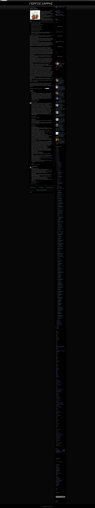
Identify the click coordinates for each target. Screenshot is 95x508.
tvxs (56, 379)
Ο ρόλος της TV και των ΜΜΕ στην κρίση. (60, 248)
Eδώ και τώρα (58, 11)
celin (56, 342)
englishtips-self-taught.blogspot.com (60, 346)
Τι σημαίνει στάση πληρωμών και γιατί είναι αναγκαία (60, 284)
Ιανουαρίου (59, 324)
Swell (56, 377)
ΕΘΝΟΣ (57, 474)
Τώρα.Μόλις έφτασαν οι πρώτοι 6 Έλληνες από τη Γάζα (60, 316)
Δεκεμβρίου (59, 162)
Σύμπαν (58, 185)
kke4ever (57, 359)
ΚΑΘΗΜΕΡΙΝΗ (58, 470)
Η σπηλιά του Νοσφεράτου (59, 404)
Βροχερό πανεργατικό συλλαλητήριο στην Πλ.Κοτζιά (60, 280)
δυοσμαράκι (57, 395)
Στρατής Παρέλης (58, 437)
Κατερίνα (57, 408)
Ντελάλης (57, 413)
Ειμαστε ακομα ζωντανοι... (59, 174)
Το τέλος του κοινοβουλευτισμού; (60, 228)
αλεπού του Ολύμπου (58, 384)
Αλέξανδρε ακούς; (59, 270)
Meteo (56, 489)
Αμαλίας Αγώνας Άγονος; (59, 251)
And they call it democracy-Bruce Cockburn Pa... (59, 304)
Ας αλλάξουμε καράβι (60, 231)
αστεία (60, 451)
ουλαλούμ (57, 419)
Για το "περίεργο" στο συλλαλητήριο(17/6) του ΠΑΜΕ (60, 217)
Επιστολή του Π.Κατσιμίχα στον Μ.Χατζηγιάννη (60, 294)
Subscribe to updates (57, 501)
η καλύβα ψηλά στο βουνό (59, 402)
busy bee (57, 341)
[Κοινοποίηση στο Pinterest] (48, 88)
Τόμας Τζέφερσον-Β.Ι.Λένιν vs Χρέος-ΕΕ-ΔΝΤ (60, 213)
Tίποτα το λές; (59, 181)
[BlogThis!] (46, 88)
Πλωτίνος (57, 426)
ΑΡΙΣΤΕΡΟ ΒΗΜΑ (58, 391)
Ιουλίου (58, 168)
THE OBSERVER (58, 478)
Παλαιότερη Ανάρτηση (49, 187)
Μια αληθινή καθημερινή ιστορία (60, 268)
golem (56, 355)
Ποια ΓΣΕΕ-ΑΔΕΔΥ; (60, 201)
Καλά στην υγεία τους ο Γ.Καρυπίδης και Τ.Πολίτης (60, 310)
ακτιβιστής (57, 383)
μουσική (64, 450)
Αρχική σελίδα (41, 187)
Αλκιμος (57, 386)
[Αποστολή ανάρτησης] (44, 88)
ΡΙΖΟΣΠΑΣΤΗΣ (58, 467)
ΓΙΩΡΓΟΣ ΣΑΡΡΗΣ (41, 3)
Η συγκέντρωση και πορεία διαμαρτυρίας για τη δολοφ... (60, 291)
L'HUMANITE (57, 484)
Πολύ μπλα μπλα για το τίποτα (60, 266)
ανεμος (57, 387)
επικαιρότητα (58, 450)
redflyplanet (57, 369)
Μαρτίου (58, 322)
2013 (57, 157)
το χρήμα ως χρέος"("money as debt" (40, 50)
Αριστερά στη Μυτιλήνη (59, 390)
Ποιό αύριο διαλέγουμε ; (60, 189)
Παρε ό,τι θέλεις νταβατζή (59, 289)
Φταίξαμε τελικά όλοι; (60, 208)
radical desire (57, 368)
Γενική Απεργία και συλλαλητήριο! (59, 176)
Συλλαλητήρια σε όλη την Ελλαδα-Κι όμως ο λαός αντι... (60, 204)
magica (56, 362)
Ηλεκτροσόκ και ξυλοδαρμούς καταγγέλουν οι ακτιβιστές (59, 300)
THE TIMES (57, 477)
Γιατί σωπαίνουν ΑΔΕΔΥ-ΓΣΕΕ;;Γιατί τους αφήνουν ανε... (60, 206)
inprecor (57, 358)
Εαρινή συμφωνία (58, 397)
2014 (57, 156)
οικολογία (58, 452)
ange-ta (56, 335)
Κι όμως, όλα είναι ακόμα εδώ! (61, 98)
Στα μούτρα (58, 230)
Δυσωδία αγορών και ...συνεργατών (60, 236)
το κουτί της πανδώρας (59, 442)
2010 (57, 161)
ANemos (57, 334)
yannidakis (33, 119)
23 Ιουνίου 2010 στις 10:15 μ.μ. (35, 164)
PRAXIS (57, 365)
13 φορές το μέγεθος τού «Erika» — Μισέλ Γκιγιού (60, 222)
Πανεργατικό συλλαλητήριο (59, 282)
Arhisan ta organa (59, 196)
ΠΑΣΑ (56, 422)
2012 (57, 158)
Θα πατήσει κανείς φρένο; (59, 318)
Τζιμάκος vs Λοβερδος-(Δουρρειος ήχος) (60, 287)
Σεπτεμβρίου (59, 165)
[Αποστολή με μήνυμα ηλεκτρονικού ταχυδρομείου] (45, 88)
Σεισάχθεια (57, 431)
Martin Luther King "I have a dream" (59, 192)
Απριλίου (58, 321)
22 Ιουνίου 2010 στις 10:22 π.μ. (35, 117)
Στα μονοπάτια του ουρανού (59, 434)
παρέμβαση (57, 420)
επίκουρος (57, 401)
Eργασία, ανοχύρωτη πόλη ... (60, 215)
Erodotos (57, 349)
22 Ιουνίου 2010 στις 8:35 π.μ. (35, 100)
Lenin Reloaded (57, 361)
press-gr (57, 366)
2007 (57, 328)
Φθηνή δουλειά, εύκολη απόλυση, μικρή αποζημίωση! (60, 234)
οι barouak (57, 416)
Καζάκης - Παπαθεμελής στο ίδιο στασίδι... (62, 112)
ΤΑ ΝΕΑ (57, 466)
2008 (57, 327)
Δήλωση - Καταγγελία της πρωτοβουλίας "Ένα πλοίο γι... (60, 298)
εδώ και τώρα (57, 398)
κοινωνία (58, 450)
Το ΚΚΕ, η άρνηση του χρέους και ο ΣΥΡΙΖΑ (60, 256)
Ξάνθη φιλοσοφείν (58, 415)
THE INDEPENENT (58, 481)
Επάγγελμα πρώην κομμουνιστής (61, 132)
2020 (57, 149)
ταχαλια (57, 441)
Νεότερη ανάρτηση (33, 187)
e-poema (57, 345)
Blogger (51, 506)
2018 (57, 151)
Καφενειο (57, 409)
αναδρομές (57, 451)
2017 (57, 152)
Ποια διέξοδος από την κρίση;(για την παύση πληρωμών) (60, 272)
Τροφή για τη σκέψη (58, 445)
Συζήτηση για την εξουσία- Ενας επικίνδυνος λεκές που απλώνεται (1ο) (62, 105)
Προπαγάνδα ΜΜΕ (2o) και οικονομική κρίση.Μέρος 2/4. (60, 244)
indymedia (57, 485)
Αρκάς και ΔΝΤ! (59, 187)
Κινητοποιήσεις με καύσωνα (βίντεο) (59, 226)
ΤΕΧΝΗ (62, 451)
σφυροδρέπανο (58, 438)
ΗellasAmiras (57, 405)
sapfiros (57, 372)
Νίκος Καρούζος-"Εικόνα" (59, 191)
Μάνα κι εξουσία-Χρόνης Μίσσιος (59, 200)
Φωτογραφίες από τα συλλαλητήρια (60, 172)
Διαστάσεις (57, 394)
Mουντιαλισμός (59, 209)
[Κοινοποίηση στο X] (47, 88)
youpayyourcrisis (58, 380)
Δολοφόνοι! (60, 91)
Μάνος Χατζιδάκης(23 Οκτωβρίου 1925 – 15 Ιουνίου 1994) (60, 241)
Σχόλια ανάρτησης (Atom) (43, 190)
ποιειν (56, 427)
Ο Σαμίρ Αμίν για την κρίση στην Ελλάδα (60, 211)
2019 (57, 150)
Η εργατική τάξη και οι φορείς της (60, 246)
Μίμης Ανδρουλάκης (58, 412)
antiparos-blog (57, 338)
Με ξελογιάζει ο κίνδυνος (59, 259)
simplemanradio (57, 376)
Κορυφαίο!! (58, 305)
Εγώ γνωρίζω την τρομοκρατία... (59, 275)
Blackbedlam (57, 339)
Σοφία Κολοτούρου (58, 433)
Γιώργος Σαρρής (33, 166)
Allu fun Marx (57, 332)
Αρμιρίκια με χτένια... (62, 118)
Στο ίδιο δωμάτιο (61, 79)
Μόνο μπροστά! (59, 269)
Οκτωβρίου (58, 164)
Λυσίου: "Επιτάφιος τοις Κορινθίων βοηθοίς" (59, 261)
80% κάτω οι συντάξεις (60, 232)
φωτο (63, 451)
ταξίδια (60, 452)
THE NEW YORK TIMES (59, 480)
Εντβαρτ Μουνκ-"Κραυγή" (59, 219)
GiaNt (56, 354)
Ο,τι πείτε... (58, 180)
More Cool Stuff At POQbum (59, 461)
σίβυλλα (57, 430)
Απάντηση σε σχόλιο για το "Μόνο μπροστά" (60, 264)
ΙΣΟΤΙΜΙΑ (57, 471)
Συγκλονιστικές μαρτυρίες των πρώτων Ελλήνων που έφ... (59, 313)
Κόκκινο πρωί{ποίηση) (60, 14)
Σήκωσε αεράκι (59, 186)
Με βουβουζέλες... (59, 242)
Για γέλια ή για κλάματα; (59, 171)
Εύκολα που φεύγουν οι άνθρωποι (62, 139)
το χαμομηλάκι (58, 444)
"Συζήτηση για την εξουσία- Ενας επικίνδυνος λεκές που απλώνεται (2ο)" (62, 125)
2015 (57, 155)
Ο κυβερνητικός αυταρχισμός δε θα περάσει (60, 12)
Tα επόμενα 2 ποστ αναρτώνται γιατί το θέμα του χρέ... (60, 254)
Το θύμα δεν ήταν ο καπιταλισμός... (59, 198)
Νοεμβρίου (58, 163)
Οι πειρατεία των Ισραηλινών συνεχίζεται (59, 277)
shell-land (57, 373)
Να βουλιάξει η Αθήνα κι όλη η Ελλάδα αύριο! (60, 183)
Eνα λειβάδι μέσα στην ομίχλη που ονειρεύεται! (60, 351)
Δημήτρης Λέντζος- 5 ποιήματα (60, 15)
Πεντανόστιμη (58, 423)
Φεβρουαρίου (59, 323)
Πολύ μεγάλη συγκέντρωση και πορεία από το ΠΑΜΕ (60, 307)
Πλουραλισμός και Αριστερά (59, 238)
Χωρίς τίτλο (58, 257)
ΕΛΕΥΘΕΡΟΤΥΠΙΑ (58, 473)
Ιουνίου (58, 169)
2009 (57, 326)
